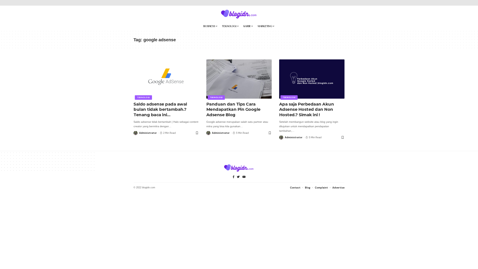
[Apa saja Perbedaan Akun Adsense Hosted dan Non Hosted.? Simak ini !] (311, 79)
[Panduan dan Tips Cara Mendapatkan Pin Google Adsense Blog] (239, 79)
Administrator (148, 132)
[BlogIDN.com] (239, 14)
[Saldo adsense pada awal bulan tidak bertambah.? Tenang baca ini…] (166, 79)
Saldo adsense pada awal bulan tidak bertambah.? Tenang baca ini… (160, 109)
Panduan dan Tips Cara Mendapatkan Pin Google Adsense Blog (233, 109)
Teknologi (143, 97)
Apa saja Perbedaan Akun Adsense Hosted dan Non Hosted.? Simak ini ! (306, 109)
